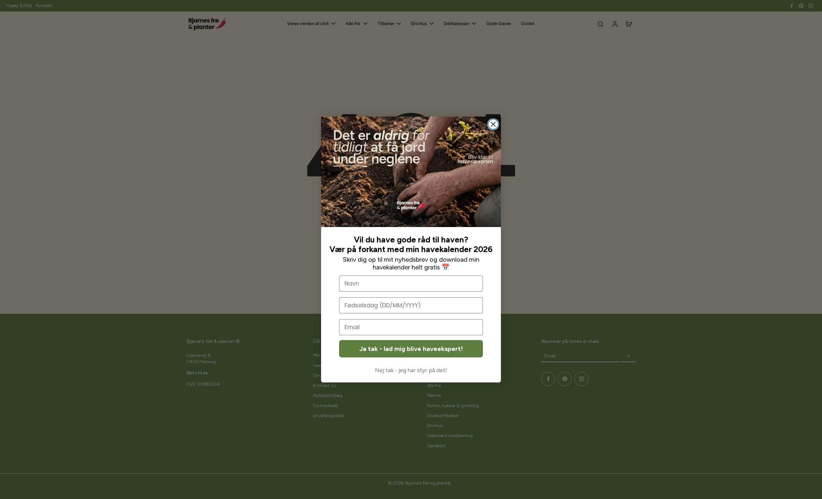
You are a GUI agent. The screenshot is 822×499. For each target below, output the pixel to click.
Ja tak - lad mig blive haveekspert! (411, 349)
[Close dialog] (493, 124)
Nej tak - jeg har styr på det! (411, 370)
